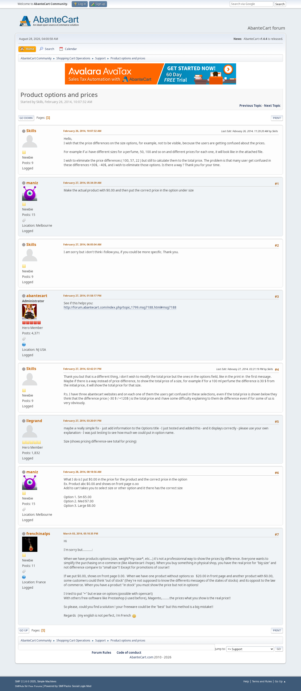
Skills (31, 130)
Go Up (24, 630)
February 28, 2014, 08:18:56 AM (82, 471)
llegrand (34, 420)
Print (277, 118)
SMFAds (19, 686)
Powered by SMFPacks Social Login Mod (67, 686)
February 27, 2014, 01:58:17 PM (82, 295)
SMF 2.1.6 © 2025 (25, 681)
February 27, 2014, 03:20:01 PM (82, 420)
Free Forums (35, 686)
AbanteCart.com (141, 657)
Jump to (220, 649)
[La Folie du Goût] (24, 576)
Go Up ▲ (280, 681)
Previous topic (250, 105)
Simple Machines (46, 681)
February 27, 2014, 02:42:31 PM (82, 368)
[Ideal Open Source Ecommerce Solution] (24, 344)
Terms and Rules (262, 681)
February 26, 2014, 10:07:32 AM (82, 131)
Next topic (272, 105)
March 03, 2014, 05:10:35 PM (80, 533)
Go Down (26, 118)
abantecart (36, 295)
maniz (32, 182)
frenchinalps (38, 533)
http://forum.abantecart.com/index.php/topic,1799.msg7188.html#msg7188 (120, 307)
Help (246, 681)
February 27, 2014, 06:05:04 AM (82, 244)
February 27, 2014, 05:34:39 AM (82, 182)
